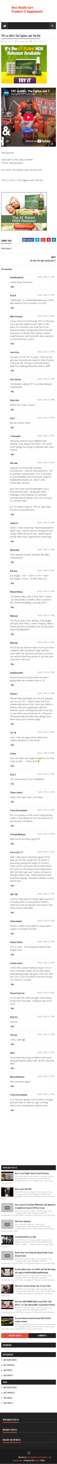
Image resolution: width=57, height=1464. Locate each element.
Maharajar (14, 615)
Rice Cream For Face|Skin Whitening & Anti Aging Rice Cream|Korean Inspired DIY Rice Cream (35, 1206)
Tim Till (13, 732)
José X (12, 418)
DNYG (12, 1052)
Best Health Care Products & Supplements (27, 9)
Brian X (13, 774)
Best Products (8, 1365)
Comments (42, 1335)
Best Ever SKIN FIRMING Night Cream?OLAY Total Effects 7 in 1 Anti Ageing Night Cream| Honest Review (35, 1303)
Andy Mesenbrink (16, 277)
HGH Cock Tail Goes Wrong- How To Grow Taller (33, 1285)
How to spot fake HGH (23, 1188)
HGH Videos (7, 1370)
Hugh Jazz (14, 1016)
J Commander (15, 436)
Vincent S (13, 693)
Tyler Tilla (14, 894)
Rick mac (13, 570)
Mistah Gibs (14, 549)
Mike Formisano (16, 316)
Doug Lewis (14, 400)
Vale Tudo (13, 463)
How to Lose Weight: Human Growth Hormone (32, 1173)
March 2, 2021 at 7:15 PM (46, 693)
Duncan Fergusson (17, 993)
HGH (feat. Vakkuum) (23, 1221)
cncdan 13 (14, 523)
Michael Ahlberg (16, 591)
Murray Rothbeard (17, 1076)
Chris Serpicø (15, 379)
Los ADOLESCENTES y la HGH (25, 1236)
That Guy (13, 1034)
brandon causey (16, 963)
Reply (12, 287)
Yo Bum (13, 753)
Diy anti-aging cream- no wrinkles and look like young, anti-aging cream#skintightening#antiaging (35, 1271)
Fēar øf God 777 (16, 852)
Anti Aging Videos (10, 1360)
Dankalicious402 (16, 672)
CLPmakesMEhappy (17, 834)
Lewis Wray (14, 352)
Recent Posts (15, 1335)
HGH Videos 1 (39, 41)
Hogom (37, 1460)
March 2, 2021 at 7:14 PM (46, 277)
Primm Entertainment (18, 810)
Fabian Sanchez (16, 921)
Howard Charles (16, 942)
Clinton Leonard (16, 792)
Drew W (13, 295)
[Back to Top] (29, 1453)
